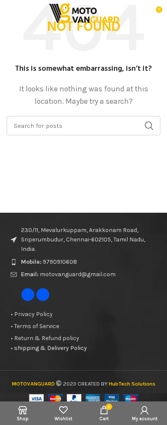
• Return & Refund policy (45, 338)
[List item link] (83, 262)
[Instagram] (42, 294)
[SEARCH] (149, 126)
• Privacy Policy (32, 314)
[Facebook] (27, 294)
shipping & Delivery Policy (49, 348)
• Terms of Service (35, 326)
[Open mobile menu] (10, 12)
